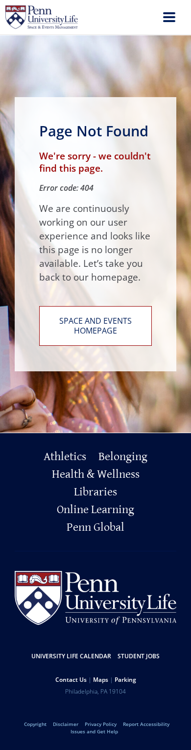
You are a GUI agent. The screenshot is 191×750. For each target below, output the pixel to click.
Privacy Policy (101, 724)
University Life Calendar (71, 656)
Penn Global (95, 527)
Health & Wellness (96, 474)
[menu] (169, 18)
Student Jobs (139, 656)
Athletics (65, 457)
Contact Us (71, 679)
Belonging (122, 457)
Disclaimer (65, 724)
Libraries (95, 492)
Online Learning (95, 510)
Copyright (35, 724)
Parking (125, 679)
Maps (100, 679)
